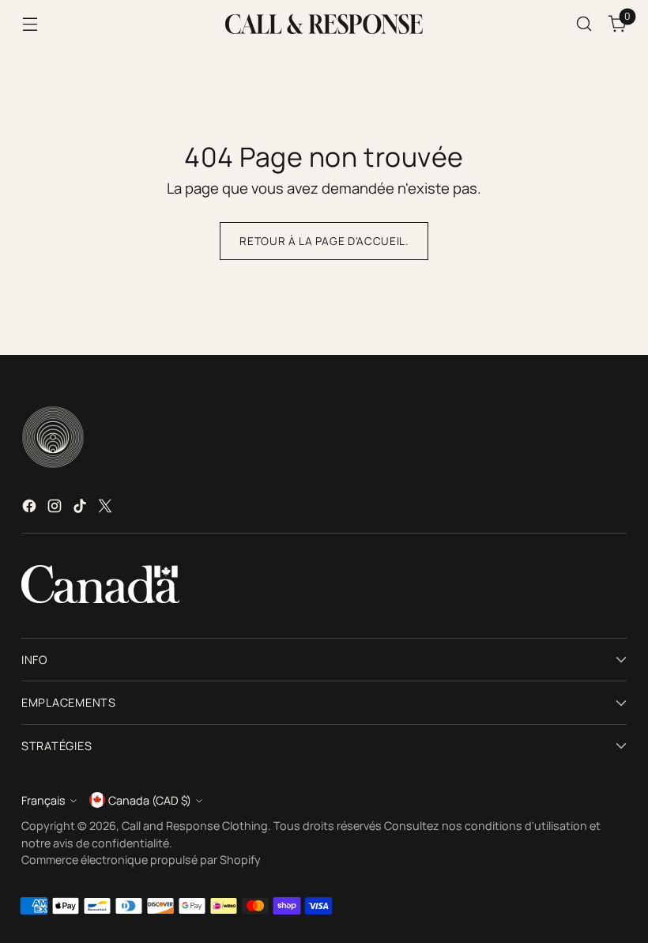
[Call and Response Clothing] (324, 24)
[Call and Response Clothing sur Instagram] (56, 509)
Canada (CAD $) (149, 800)
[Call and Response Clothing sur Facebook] (30, 509)
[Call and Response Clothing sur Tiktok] (81, 509)
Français (43, 800)
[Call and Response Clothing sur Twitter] (106, 509)
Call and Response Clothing (195, 825)
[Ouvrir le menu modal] (29, 24)
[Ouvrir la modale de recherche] (584, 24)
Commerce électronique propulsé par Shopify (141, 859)
